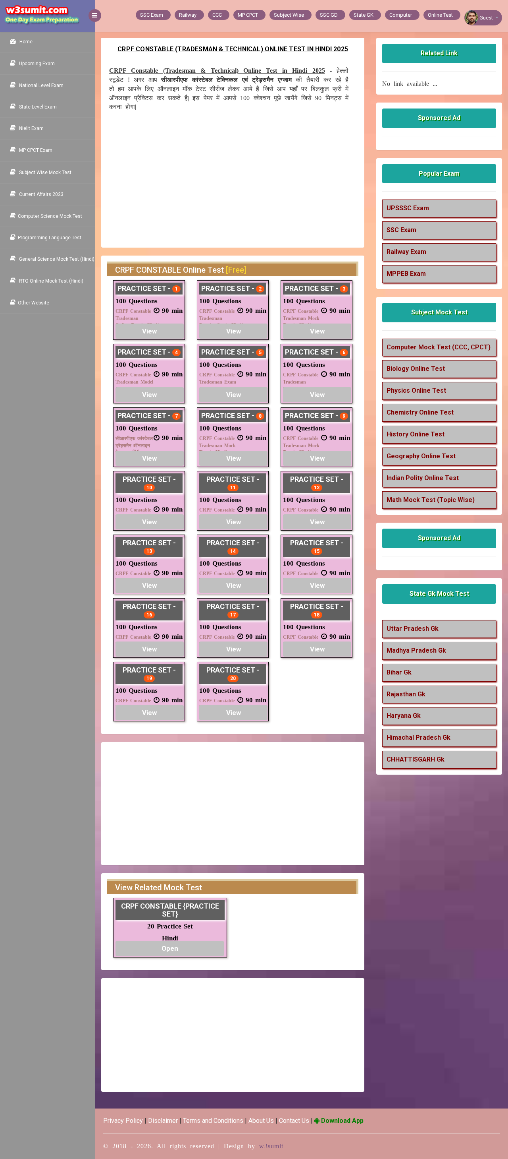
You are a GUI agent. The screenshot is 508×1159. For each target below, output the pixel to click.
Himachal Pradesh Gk (418, 737)
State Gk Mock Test (439, 593)
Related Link (439, 53)
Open (170, 948)
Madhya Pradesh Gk (416, 650)
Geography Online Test (421, 456)
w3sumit (271, 1146)
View (149, 331)
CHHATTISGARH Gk (415, 759)
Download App (341, 1120)
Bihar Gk (399, 672)
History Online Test (415, 434)
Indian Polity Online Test (423, 478)
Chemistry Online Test (420, 412)
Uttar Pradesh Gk (413, 628)
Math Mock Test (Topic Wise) (431, 500)
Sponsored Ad (439, 118)
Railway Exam (406, 252)
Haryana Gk (404, 715)
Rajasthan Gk (406, 694)
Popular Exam (439, 173)
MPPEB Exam (406, 273)
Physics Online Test (416, 390)
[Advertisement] (228, 176)
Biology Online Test (416, 368)
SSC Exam (401, 230)
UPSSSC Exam (408, 208)
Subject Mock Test (439, 312)
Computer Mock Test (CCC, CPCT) (439, 347)
